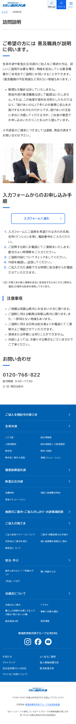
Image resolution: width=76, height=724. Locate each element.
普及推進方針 (47, 668)
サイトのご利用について (15, 674)
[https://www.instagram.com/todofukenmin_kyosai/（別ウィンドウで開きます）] (27, 641)
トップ (4, 12)
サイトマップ (9, 662)
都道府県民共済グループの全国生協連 (42, 704)
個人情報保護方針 (49, 662)
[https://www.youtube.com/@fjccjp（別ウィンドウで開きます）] (48, 641)
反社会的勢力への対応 (15, 668)
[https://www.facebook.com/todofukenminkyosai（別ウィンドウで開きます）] (38, 641)
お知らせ (7, 657)
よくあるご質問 (48, 657)
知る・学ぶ (12, 560)
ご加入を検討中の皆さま (21, 414)
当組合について (15, 593)
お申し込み (52, 7)
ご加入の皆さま (15, 523)
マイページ (61, 7)
